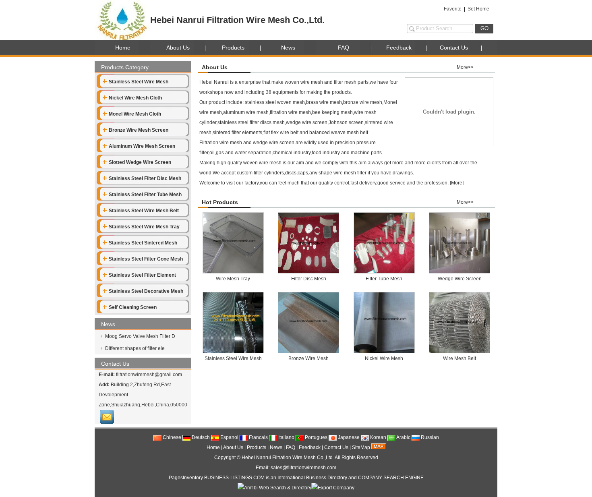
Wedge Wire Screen (460, 279)
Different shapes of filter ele (134, 348)
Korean (377, 437)
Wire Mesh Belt (459, 358)
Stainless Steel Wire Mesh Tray (144, 227)
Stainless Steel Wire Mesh (138, 82)
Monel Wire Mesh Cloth (135, 114)
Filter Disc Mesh (308, 279)
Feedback (399, 47)
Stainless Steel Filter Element (142, 275)
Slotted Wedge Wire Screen (140, 162)
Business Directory (326, 477)
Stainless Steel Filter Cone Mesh (146, 259)
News (288, 47)
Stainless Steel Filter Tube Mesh (145, 194)
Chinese (171, 437)
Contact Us (454, 47)
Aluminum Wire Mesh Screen (142, 146)
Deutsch (200, 437)
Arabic (402, 437)
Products (233, 47)
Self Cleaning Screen (133, 307)
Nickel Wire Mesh (384, 358)
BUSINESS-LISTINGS (228, 477)
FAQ (343, 47)
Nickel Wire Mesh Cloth (135, 98)
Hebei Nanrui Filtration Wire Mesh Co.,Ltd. (288, 457)
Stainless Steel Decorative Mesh (146, 291)
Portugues (315, 437)
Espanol (228, 437)
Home (122, 47)
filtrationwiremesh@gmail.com (149, 374)
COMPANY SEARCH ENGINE (391, 477)
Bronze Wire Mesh (308, 358)
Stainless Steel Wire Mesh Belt (144, 210)
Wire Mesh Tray (233, 279)
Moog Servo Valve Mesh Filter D (139, 336)
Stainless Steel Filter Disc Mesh (145, 178)
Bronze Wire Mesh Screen (138, 130)
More (456, 183)
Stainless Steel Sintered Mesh (143, 243)
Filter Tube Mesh (384, 279)
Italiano (285, 437)
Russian (429, 437)
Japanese (348, 437)
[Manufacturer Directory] (332, 488)
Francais (258, 437)
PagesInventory (186, 477)
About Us (178, 47)
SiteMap (361, 447)
